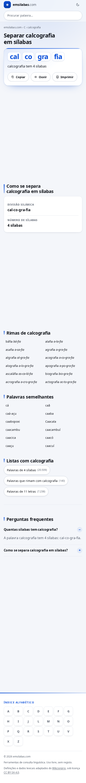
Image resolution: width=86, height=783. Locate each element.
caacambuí (53, 430)
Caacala (50, 421)
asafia (15, 350)
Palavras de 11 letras (26, 491)
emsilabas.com (13, 27)
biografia (58, 374)
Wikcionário (59, 768)
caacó (49, 438)
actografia (60, 382)
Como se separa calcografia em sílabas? (36, 550)
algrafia (17, 358)
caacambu (13, 430)
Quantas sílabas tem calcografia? (31, 529)
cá (7, 405)
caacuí (49, 446)
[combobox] (43, 15)
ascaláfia (19, 374)
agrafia (56, 350)
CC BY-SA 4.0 (11, 772)
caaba (49, 413)
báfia (13, 341)
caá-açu (11, 413)
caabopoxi (13, 421)
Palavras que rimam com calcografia (36, 481)
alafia (54, 341)
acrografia (21, 382)
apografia (60, 366)
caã (47, 405)
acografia (59, 358)
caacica (11, 438)
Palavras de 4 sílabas (27, 470)
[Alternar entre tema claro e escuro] (77, 4)
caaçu (10, 446)
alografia (19, 366)
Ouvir (43, 77)
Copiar (20, 77)
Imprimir (67, 77)
